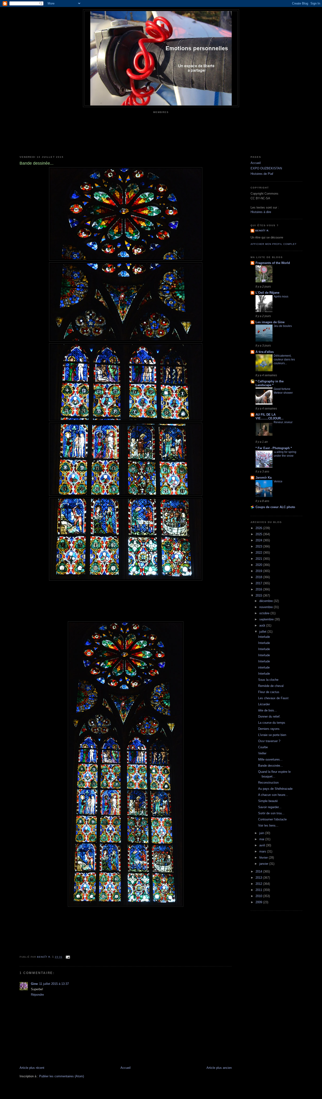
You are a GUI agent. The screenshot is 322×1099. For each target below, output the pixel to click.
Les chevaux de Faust (273, 698)
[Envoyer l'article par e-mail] (67, 957)
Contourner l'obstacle (272, 819)
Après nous (281, 296)
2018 (259, 577)
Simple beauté (268, 801)
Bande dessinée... (270, 765)
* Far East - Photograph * (274, 448)
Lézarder (264, 704)
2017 (259, 583)
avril (262, 845)
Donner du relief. (269, 716)
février (264, 857)
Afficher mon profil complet (274, 244)
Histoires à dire (261, 212)
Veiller (262, 753)
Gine (34, 984)
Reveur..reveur (283, 422)
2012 (259, 884)
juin (262, 833)
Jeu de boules (283, 326)
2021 (259, 558)
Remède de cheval (271, 686)
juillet (263, 631)
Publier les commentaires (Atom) (61, 1076)
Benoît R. (262, 230)
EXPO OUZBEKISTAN (266, 168)
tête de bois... (267, 710)
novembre (266, 607)
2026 (259, 528)
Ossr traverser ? (269, 741)
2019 (259, 571)
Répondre (37, 994)
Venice (278, 481)
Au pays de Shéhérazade (275, 788)
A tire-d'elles (265, 352)
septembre (267, 619)
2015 (259, 595)
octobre (264, 613)
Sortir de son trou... (271, 813)
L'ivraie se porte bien (272, 735)
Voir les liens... (268, 825)
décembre (266, 601)
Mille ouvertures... (270, 759)
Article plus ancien (219, 1068)
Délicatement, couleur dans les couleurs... (284, 359)
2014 (259, 871)
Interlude (264, 637)
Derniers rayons (269, 729)
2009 (259, 902)
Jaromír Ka (264, 477)
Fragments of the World (273, 263)
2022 (259, 552)
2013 (259, 877)
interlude (264, 667)
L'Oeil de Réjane (267, 292)
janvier (264, 863)
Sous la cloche (268, 679)
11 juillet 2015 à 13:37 (54, 984)
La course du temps (271, 722)
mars (263, 851)
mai (262, 839)
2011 (259, 890)
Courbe (263, 747)
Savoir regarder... (269, 807)
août (262, 625)
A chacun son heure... (273, 795)
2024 (259, 540)
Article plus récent (32, 1068)
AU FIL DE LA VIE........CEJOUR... (270, 416)
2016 (259, 589)
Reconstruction (268, 782)
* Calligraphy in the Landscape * (270, 383)
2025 (259, 534)
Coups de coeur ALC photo (275, 507)
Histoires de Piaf (262, 174)
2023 (259, 546)
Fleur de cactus (268, 692)
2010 (259, 896)
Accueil (125, 1068)
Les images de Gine (270, 322)
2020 (259, 565)
